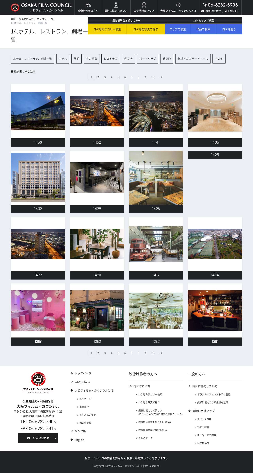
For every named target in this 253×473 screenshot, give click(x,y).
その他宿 (91, 58)
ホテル (63, 58)
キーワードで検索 (206, 435)
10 (152, 77)
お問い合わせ (213, 11)
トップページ (83, 373)
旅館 (76, 58)
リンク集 (80, 431)
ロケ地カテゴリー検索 (107, 29)
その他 (219, 58)
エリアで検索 (177, 29)
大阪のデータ (145, 438)
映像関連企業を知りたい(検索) (154, 422)
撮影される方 (26, 19)
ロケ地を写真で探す (145, 29)
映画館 (167, 58)
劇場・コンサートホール (193, 58)
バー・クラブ (147, 58)
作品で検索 (203, 29)
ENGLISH (233, 11)
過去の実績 (85, 423)
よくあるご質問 (87, 415)
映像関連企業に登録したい (152, 430)
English (79, 439)
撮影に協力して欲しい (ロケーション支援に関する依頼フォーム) (160, 412)
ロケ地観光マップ (144, 10)
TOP (13, 19)
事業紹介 (84, 407)
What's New (82, 382)
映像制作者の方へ (88, 10)
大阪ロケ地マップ (204, 410)
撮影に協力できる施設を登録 (212, 402)
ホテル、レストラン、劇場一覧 (32, 58)
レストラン (111, 58)
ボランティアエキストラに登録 (213, 394)
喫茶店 (128, 58)
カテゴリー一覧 (45, 19)
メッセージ (85, 399)
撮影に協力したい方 (115, 10)
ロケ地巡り (229, 29)
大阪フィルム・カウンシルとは (178, 10)
